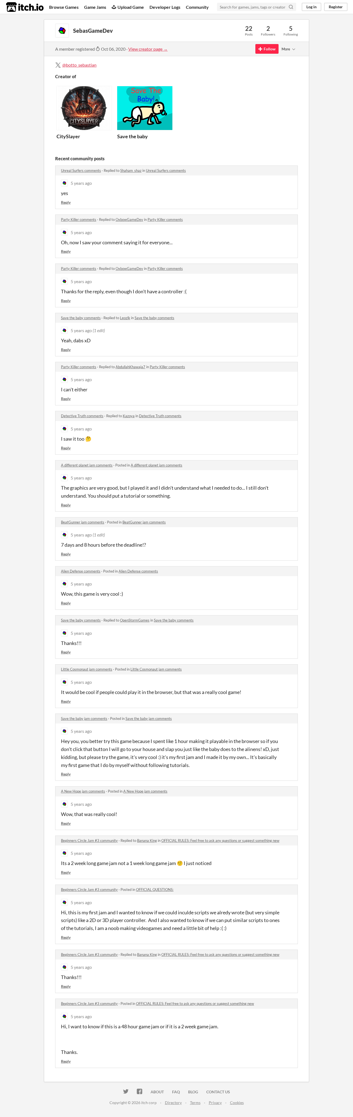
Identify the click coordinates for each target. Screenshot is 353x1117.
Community (197, 7)
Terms (195, 1102)
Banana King (147, 840)
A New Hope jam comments (83, 791)
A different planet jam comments (87, 465)
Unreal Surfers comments (81, 170)
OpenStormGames (134, 620)
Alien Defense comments (80, 571)
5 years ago (81, 183)
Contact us (218, 1091)
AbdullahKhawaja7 (130, 367)
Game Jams (95, 7)
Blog (193, 1091)
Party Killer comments (78, 219)
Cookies (237, 1102)
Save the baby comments (81, 318)
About (157, 1091)
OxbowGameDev (129, 219)
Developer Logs (164, 7)
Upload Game (130, 7)
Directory (173, 1102)
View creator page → (148, 48)
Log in (311, 6)
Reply (66, 202)
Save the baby (132, 136)
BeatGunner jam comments (82, 522)
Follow (270, 49)
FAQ (176, 1091)
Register (336, 6)
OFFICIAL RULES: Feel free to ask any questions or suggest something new (220, 840)
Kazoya (129, 416)
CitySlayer (68, 136)
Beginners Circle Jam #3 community (89, 840)
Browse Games (64, 7)
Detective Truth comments (82, 416)
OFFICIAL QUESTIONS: (154, 889)
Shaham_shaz (130, 170)
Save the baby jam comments (84, 718)
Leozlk (125, 318)
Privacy (215, 1102)
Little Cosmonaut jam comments (86, 669)
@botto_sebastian (79, 64)
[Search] (291, 7)
